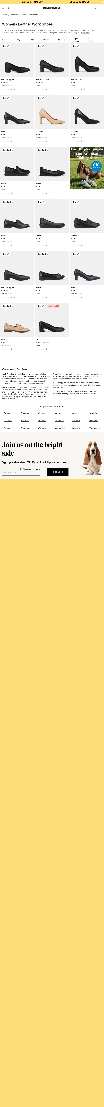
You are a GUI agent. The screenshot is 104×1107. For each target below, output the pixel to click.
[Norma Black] (17, 216)
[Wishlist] (96, 8)
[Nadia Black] (17, 164)
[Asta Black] (17, 112)
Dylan (38, 236)
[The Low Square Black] (17, 60)
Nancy (38, 288)
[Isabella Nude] (52, 112)
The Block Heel (42, 80)
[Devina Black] (87, 216)
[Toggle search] (8, 8)
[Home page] (52, 8)
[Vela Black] (52, 320)
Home (4, 15)
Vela (38, 340)
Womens (14, 15)
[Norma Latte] (17, 320)
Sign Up (56, 472)
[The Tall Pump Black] (87, 60)
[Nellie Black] (52, 164)
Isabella (39, 132)
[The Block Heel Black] (52, 60)
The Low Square (8, 80)
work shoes (13, 387)
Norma (4, 236)
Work (23, 15)
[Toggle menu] (3, 8)
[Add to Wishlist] (31, 46)
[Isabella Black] (87, 112)
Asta (3, 132)
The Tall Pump (77, 80)
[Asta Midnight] (87, 268)
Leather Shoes (35, 15)
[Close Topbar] (103, 2)
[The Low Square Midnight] (17, 268)
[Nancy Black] (52, 268)
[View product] (2, 86)
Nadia (3, 184)
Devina (74, 236)
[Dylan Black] (52, 216)
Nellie (38, 184)
